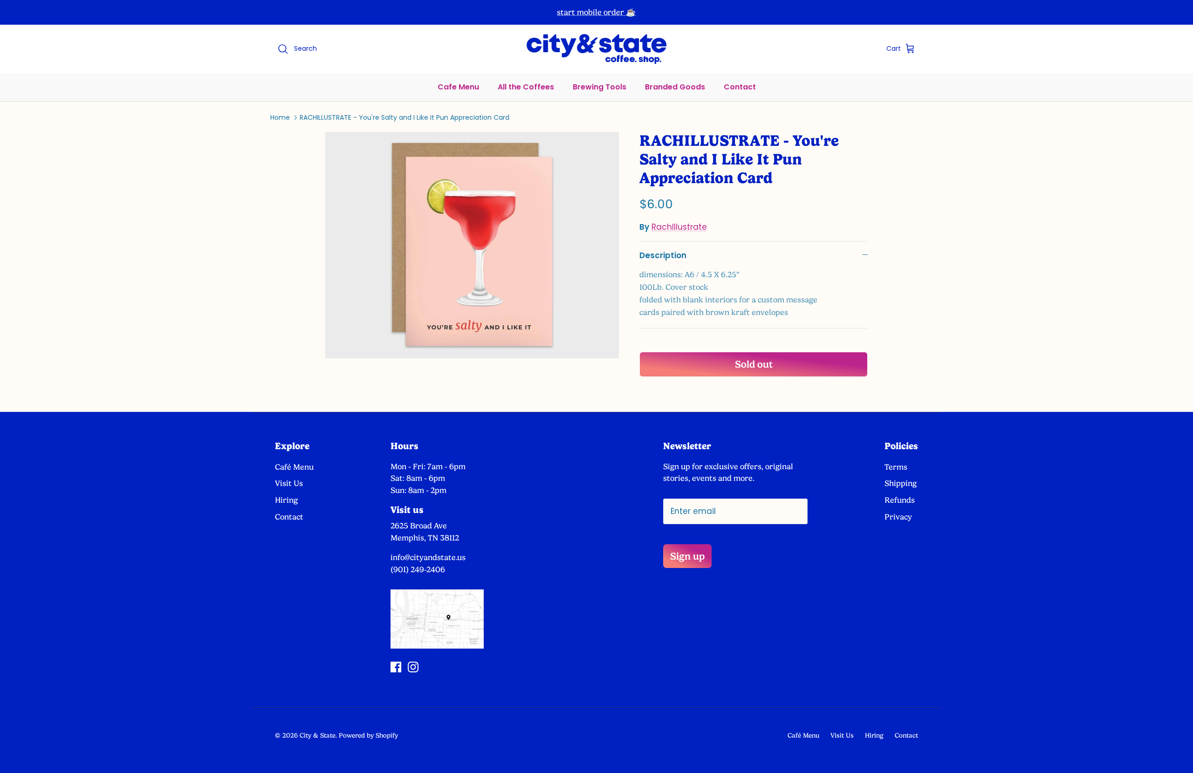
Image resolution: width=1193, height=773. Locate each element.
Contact (740, 87)
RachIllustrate (679, 227)
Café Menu (294, 467)
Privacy (898, 516)
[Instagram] (413, 667)
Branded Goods (675, 87)
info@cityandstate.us (428, 557)
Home (280, 117)
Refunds (899, 500)
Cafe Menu (458, 87)
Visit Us (289, 483)
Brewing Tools (599, 87)
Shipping (900, 483)
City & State (318, 735)
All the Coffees (526, 87)
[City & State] (596, 49)
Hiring (286, 500)
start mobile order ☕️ (596, 12)
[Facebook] (396, 667)
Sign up (687, 556)
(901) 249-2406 (418, 569)
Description (662, 255)
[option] (472, 244)
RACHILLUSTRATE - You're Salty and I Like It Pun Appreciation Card (404, 117)
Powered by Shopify (368, 735)
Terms (895, 467)
